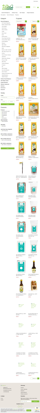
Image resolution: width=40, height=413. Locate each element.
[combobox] (21, 21)
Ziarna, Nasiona (4, 71)
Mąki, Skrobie (4, 44)
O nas (2, 398)
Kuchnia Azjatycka (5, 41)
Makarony (3, 43)
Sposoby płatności (24, 392)
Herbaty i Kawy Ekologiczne (6, 78)
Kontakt (2, 399)
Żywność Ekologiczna (6, 12)
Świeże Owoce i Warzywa (6, 58)
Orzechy (3, 53)
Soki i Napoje (22, 12)
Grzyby (3, 31)
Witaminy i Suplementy (5, 84)
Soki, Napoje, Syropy (5, 80)
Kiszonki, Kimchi (4, 36)
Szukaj (8, 104)
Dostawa (22, 387)
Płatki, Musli (4, 61)
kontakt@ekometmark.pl (7, 390)
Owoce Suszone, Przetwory (6, 54)
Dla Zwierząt (3, 87)
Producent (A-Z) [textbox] (19, 21)
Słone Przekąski (4, 68)
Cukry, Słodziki (4, 26)
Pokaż (8, 148)
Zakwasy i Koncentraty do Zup (7, 73)
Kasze (3, 34)
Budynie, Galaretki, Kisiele (6, 24)
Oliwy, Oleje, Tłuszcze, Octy (6, 51)
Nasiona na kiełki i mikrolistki (6, 49)
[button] (23, 385)
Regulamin (22, 390)
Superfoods (4, 56)
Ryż (2, 66)
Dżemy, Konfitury (4, 29)
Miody (3, 48)
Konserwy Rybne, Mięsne (6, 39)
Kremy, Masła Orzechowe (6, 38)
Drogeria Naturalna (30, 12)
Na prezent (3, 89)
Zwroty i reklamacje (24, 389)
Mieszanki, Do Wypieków (6, 46)
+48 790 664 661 (6, 391)
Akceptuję (28, 410)
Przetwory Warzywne (5, 63)
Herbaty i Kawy (15, 12)
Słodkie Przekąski (5, 76)
